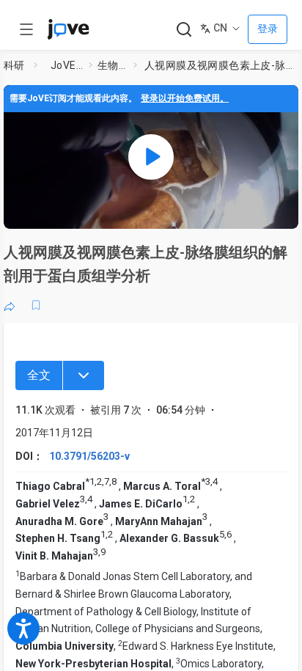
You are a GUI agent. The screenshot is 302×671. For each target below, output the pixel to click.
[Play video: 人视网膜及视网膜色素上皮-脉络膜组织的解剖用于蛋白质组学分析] (151, 157)
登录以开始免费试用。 (185, 98)
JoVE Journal (67, 65)
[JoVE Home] (68, 29)
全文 (39, 375)
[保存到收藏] (36, 305)
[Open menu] (26, 29)
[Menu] (83, 375)
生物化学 (112, 65)
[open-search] (183, 29)
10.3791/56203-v (89, 456)
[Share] (9, 305)
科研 (14, 65)
